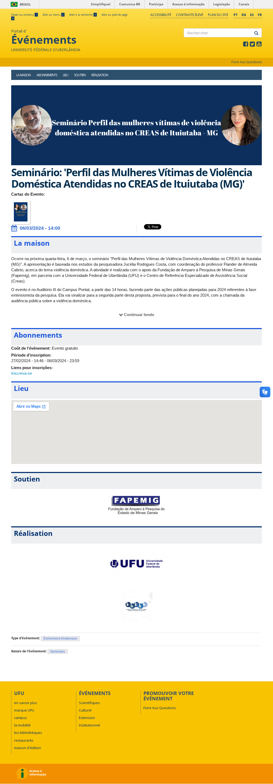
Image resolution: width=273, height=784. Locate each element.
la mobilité (22, 725)
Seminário (57, 651)
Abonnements (47, 75)
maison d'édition (27, 747)
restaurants (23, 740)
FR (260, 15)
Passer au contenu (24, 15)
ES (252, 15)
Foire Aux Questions (246, 62)
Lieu (65, 75)
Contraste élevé (189, 15)
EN (244, 15)
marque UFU (24, 710)
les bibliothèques (28, 732)
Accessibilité (160, 15)
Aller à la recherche (82, 15)
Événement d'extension (60, 638)
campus (20, 717)
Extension (87, 717)
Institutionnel (89, 725)
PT (236, 15)
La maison (23, 75)
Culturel (85, 710)
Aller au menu (53, 15)
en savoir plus (25, 702)
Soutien (80, 75)
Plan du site (218, 15)
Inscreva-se (21, 373)
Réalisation (99, 75)
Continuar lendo (139, 314)
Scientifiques (89, 702)
